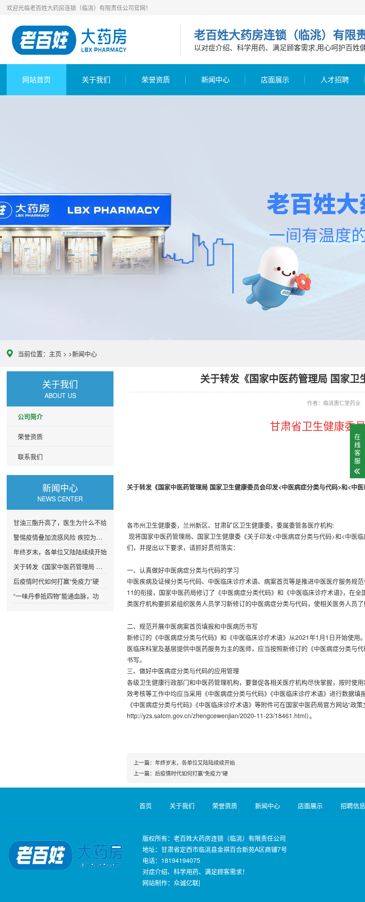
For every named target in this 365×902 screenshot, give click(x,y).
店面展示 (275, 79)
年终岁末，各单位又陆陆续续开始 (60, 551)
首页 (145, 805)
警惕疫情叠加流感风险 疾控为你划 (60, 536)
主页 (55, 353)
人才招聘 (334, 79)
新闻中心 (215, 79)
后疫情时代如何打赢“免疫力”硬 (56, 581)
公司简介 (30, 416)
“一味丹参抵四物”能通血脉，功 (56, 595)
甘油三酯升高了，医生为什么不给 (60, 522)
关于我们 (96, 79)
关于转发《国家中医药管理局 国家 (60, 566)
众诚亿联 (186, 882)
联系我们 (30, 456)
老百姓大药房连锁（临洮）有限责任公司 (87, 40)
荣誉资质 (156, 79)
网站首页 (36, 79)
